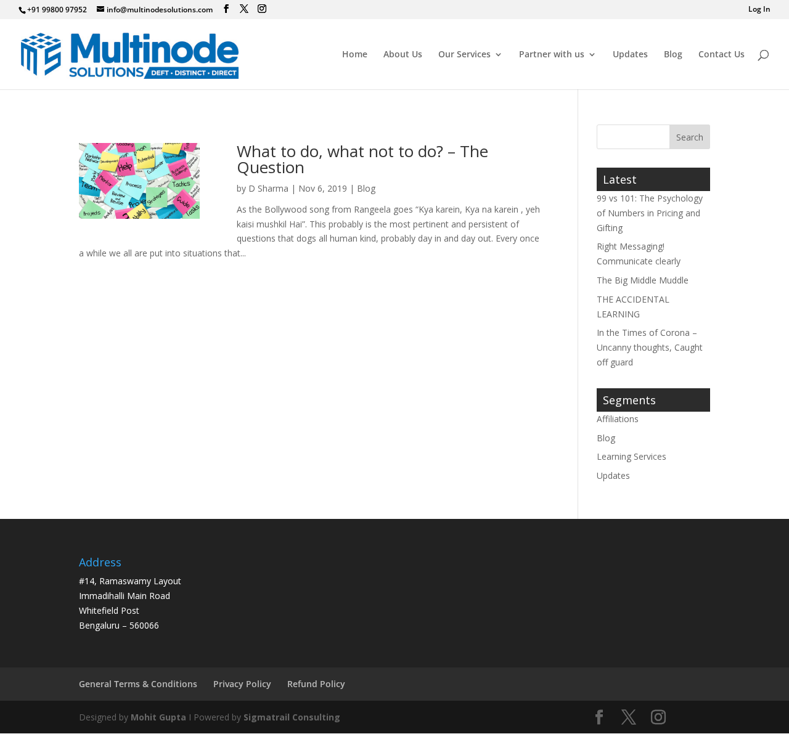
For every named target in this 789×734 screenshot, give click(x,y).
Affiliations (618, 419)
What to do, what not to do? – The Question (362, 159)
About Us (402, 55)
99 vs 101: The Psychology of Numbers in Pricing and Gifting (650, 213)
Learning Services (631, 456)
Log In (759, 10)
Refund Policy (316, 684)
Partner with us (551, 55)
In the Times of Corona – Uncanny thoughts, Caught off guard (650, 347)
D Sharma (268, 188)
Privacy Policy (242, 684)
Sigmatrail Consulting (291, 717)
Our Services (464, 55)
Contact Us (721, 55)
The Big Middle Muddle (643, 280)
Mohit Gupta (158, 717)
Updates (630, 55)
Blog (673, 55)
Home (354, 55)
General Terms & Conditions (138, 684)
